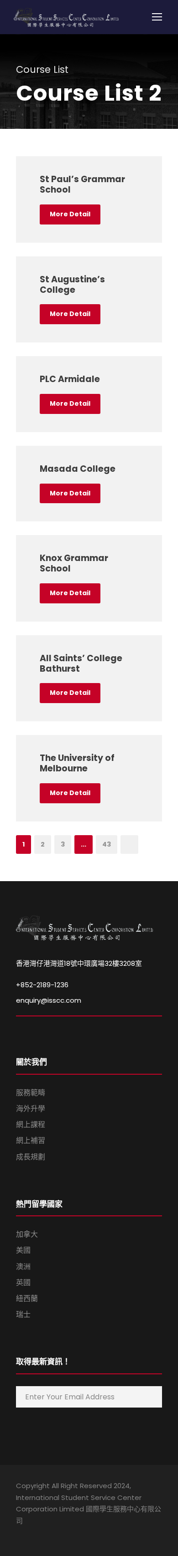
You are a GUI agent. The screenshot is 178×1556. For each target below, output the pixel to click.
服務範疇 (30, 1092)
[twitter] (67, 1533)
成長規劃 (30, 1157)
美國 (23, 1250)
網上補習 (30, 1140)
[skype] (51, 1533)
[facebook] (19, 1533)
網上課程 (30, 1124)
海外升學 (30, 1108)
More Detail (70, 214)
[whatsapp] (83, 1533)
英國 (23, 1282)
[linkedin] (35, 1533)
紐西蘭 (27, 1298)
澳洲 (23, 1266)
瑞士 (23, 1314)
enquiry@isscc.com (48, 1000)
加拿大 (27, 1234)
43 (106, 844)
